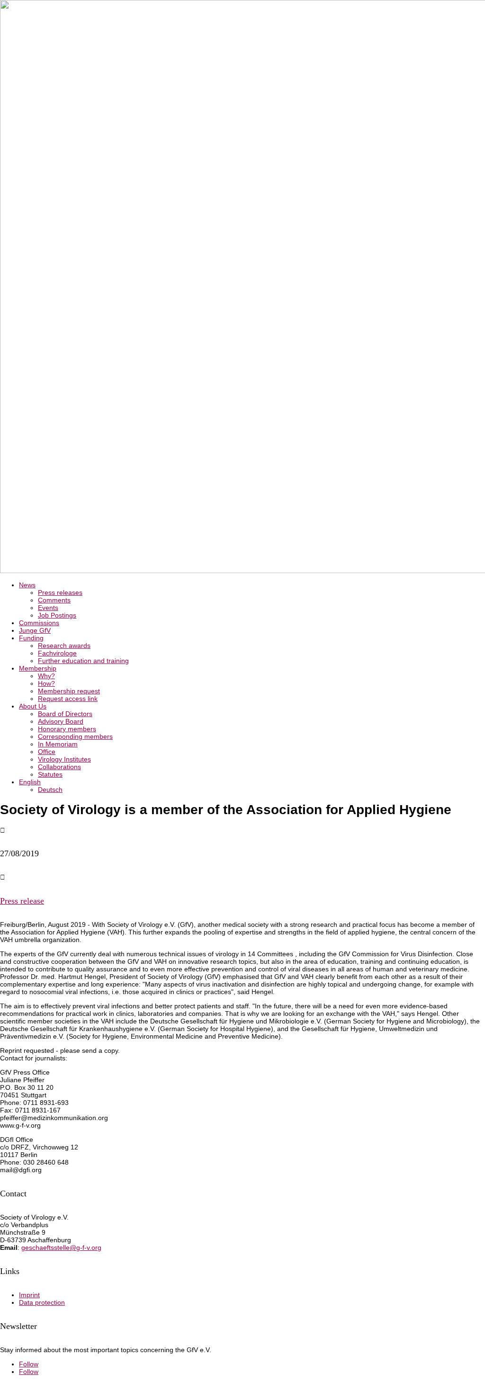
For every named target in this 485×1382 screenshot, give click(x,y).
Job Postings (57, 615)
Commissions (39, 623)
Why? (46, 676)
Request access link (68, 698)
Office (46, 751)
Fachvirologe (57, 653)
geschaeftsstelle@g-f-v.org (61, 1247)
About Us (32, 706)
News (27, 585)
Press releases (60, 592)
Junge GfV (35, 630)
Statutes (50, 774)
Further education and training (83, 660)
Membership (37, 668)
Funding (31, 638)
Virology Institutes (64, 759)
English (30, 782)
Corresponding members (75, 736)
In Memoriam (58, 744)
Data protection (42, 1302)
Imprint (29, 1295)
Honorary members (67, 729)
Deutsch (50, 789)
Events (48, 607)
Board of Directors (65, 714)
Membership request (69, 691)
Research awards (64, 645)
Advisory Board (60, 721)
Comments (54, 600)
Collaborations (59, 767)
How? (46, 683)
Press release (22, 901)
